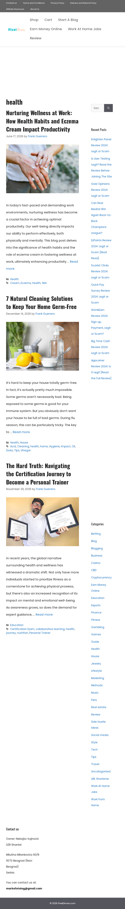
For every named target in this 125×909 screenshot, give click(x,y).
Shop (34, 19)
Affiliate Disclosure (15, 9)
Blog (94, 541)
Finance (96, 612)
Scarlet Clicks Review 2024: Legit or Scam (100, 271)
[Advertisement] (62, 68)
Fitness (95, 620)
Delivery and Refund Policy (83, 3)
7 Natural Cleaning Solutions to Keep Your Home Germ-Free (41, 302)
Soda (9, 450)
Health (14, 279)
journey (11, 633)
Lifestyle (96, 671)
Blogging (97, 548)
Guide (95, 642)
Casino (95, 563)
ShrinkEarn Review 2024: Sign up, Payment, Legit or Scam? (101, 322)
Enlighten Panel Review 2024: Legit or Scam (101, 145)
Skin (44, 283)
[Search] (108, 108)
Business (96, 555)
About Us (34, 9)
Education (16, 625)
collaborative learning (50, 629)
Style (94, 742)
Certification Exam (22, 629)
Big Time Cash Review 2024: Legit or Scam (100, 347)
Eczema (26, 283)
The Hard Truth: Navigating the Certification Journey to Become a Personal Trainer (38, 473)
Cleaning (23, 446)
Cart (48, 19)
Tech (94, 749)
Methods (97, 685)
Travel (95, 764)
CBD (93, 570)
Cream (14, 283)
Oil (73, 446)
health (36, 283)
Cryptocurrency (101, 577)
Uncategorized (101, 771)
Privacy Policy (57, 3)
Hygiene (54, 446)
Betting (96, 534)
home (44, 446)
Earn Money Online (46, 29)
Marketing (97, 678)
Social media (100, 735)
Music (95, 693)
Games (96, 634)
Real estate (98, 707)
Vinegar (26, 450)
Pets (94, 700)
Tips (16, 450)
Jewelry (96, 663)
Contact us (11, 3)
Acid (13, 446)
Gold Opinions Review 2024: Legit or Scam (100, 190)
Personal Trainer (39, 633)
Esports (95, 605)
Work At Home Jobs (84, 29)
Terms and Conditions (34, 3)
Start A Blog (68, 19)
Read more (21, 432)
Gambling (97, 627)
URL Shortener (100, 779)
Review (35, 38)
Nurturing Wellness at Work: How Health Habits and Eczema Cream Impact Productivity (42, 120)
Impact (66, 446)
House (24, 442)
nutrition (22, 633)
